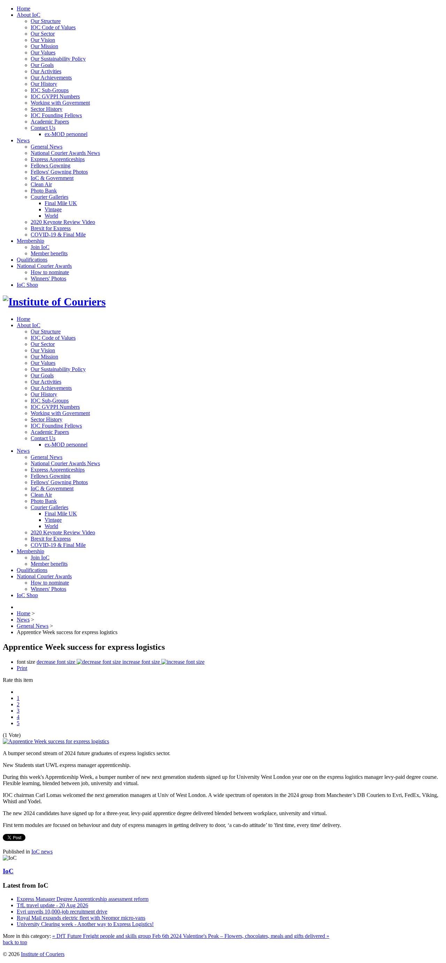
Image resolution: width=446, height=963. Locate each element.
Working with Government (60, 103)
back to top (15, 942)
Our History (44, 84)
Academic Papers (50, 122)
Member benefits (49, 253)
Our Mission (44, 46)
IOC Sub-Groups (50, 90)
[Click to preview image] (56, 741)
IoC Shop (27, 285)
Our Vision (43, 40)
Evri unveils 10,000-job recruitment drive (62, 912)
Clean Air (41, 184)
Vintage (53, 209)
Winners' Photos (48, 278)
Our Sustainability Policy (58, 59)
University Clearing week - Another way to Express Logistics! (85, 924)
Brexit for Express (51, 228)
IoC (8, 871)
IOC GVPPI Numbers (55, 96)
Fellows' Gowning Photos (59, 172)
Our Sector (43, 34)
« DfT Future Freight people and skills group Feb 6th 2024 (117, 936)
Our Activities (46, 71)
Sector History (46, 109)
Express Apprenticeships (58, 159)
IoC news (42, 852)
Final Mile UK (61, 203)
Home (23, 9)
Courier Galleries (49, 197)
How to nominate (50, 272)
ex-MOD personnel (66, 134)
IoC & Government (52, 178)
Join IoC (40, 247)
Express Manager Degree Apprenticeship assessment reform (82, 899)
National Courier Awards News (65, 153)
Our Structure (46, 21)
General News (46, 147)
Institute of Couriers (42, 954)
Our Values (43, 52)
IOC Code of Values (53, 27)
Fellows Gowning (50, 165)
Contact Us (43, 128)
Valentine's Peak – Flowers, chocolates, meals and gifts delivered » (256, 936)
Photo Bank (44, 191)
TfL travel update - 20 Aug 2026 (52, 905)
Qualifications (32, 260)
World (51, 216)
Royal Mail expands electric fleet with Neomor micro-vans (81, 918)
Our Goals (42, 65)
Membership (30, 241)
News (23, 140)
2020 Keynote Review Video (63, 222)
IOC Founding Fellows (56, 115)
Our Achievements (51, 78)
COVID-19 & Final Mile (58, 235)
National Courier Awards (44, 266)
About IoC (28, 15)
